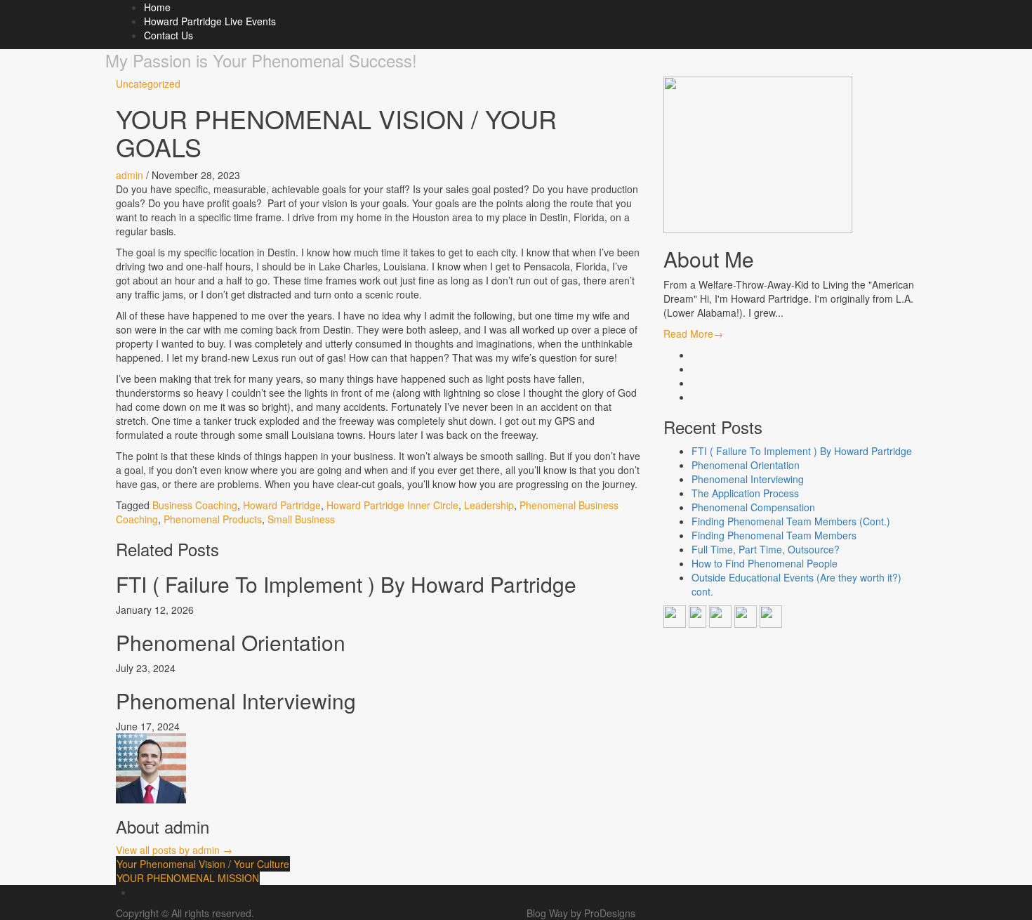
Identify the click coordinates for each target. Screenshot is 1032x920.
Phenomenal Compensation (753, 507)
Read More (693, 334)
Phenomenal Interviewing (236, 700)
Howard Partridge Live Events (210, 21)
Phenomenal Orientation (230, 642)
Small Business (301, 519)
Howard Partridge (282, 505)
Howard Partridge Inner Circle (392, 505)
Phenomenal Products (213, 519)
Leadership (489, 505)
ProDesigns (609, 913)
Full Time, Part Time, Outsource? (766, 549)
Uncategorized (148, 84)
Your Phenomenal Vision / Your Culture (203, 864)
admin (129, 175)
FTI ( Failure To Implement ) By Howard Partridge (346, 584)
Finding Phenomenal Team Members (774, 535)
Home (157, 7)
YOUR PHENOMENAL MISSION (188, 878)
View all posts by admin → (174, 850)
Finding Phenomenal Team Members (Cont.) (791, 521)
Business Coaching (194, 505)
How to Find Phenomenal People (765, 563)
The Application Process (745, 493)
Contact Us (168, 35)
